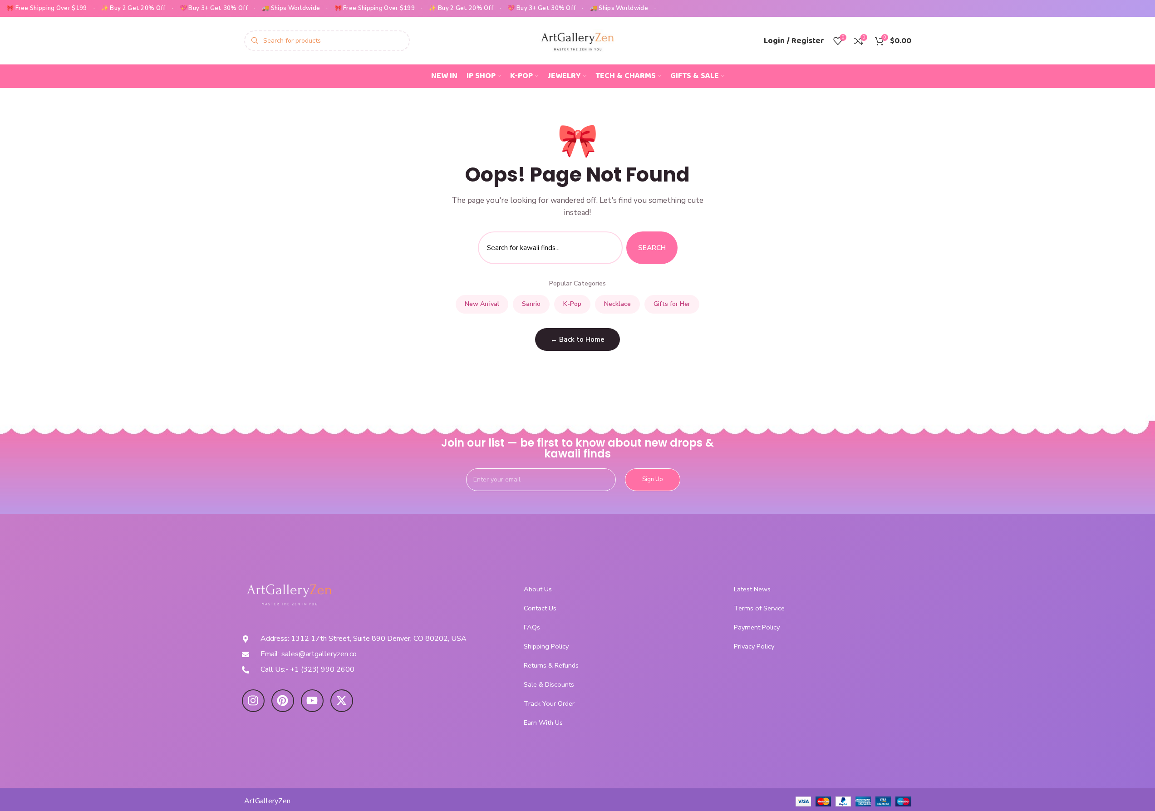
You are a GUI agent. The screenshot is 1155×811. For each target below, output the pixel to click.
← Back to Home (577, 339)
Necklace (617, 304)
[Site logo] (578, 40)
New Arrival (482, 304)
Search (652, 247)
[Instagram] (253, 700)
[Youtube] (312, 700)
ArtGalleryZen (267, 801)
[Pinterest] (282, 700)
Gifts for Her (672, 304)
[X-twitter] (341, 700)
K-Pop (572, 304)
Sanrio (531, 304)
